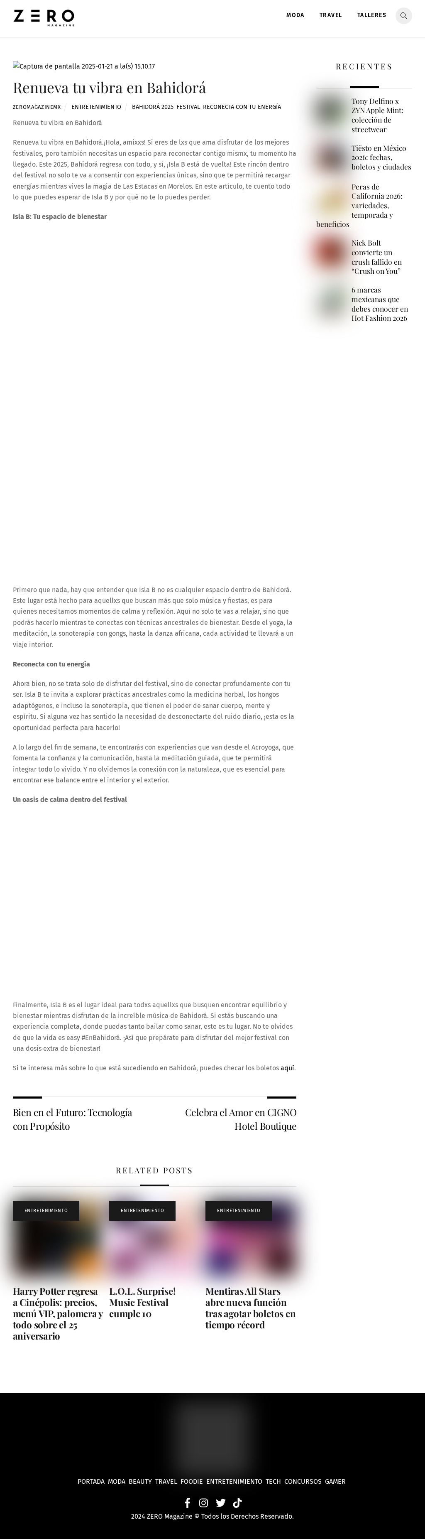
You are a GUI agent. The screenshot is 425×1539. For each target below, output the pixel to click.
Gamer (336, 1481)
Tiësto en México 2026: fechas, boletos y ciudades (381, 157)
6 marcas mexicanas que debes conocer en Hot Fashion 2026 (380, 303)
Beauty (142, 1481)
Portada (91, 1481)
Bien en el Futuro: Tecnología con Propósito (72, 1119)
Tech (275, 1481)
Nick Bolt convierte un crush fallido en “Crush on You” (377, 256)
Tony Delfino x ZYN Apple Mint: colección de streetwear (377, 115)
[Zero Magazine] (44, 22)
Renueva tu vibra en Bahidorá (109, 87)
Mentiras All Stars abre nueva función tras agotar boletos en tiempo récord (250, 1308)
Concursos (303, 1481)
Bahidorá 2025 (152, 107)
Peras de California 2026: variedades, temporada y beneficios (359, 205)
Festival (188, 107)
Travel (331, 15)
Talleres (371, 15)
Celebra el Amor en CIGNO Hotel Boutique (240, 1119)
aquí (287, 1068)
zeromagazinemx (37, 107)
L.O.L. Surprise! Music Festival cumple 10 (142, 1302)
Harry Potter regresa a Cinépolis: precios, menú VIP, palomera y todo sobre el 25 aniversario (58, 1313)
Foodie (192, 1481)
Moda (295, 15)
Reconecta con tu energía (242, 107)
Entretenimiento (96, 107)
